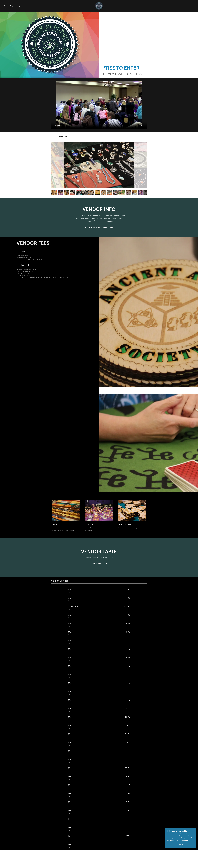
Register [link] (13, 6)
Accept (180, 844)
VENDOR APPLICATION (99, 564)
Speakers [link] (22, 6)
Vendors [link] (184, 6)
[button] (191, 6)
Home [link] (6, 6)
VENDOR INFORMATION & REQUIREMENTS (99, 227)
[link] (99, 6)
